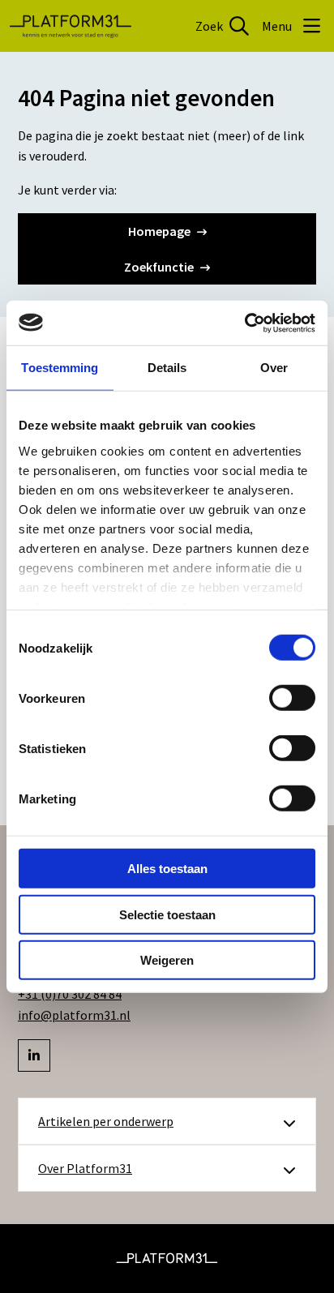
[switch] (292, 698)
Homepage (159, 231)
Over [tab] (274, 368)
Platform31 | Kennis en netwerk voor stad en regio (70, 26)
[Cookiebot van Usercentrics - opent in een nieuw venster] (244, 322)
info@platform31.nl (74, 1015)
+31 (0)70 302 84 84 (70, 994)
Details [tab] (167, 368)
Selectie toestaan (167, 914)
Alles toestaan (167, 869)
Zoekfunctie (159, 267)
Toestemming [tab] (59, 368)
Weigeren (167, 960)
